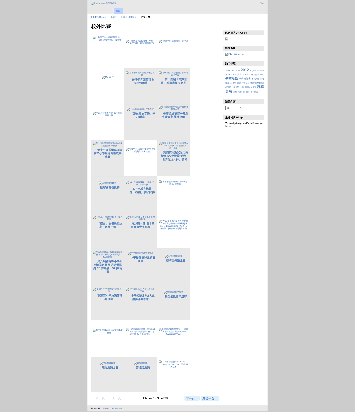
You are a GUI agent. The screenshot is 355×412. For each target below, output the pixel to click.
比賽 (242, 87)
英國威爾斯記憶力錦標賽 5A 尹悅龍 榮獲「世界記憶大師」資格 (174, 156)
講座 (235, 91)
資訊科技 (241, 92)
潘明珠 (247, 87)
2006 (227, 70)
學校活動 (231, 78)
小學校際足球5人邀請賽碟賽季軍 (143, 297)
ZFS (230, 74)
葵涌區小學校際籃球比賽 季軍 (109, 297)
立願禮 (253, 87)
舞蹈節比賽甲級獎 (176, 296)
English (253, 70)
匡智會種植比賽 (110, 187)
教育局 (228, 87)
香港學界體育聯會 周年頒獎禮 (143, 81)
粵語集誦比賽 (110, 367)
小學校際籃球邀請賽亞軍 (142, 259)
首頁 (118, 10)
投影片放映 (227, 25)
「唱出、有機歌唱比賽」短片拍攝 (109, 225)
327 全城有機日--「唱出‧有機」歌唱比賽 (140, 190)
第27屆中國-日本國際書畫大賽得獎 (143, 225)
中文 (234, 74)
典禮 (239, 74)
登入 (262, 3)
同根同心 (247, 74)
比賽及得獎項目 (129, 17)
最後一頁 (208, 398)
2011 (238, 70)
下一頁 (190, 398)
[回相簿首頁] (103, 3)
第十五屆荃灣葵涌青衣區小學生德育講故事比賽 (108, 153)
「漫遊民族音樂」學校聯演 (142, 115)
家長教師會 (245, 78)
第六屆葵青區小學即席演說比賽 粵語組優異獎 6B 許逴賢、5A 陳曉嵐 (107, 266)
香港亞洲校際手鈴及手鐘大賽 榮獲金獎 (175, 115)
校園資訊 (235, 87)
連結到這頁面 (235, 25)
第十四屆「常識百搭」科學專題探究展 (174, 81)
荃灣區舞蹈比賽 (175, 260)
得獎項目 (246, 83)
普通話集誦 (143, 367)
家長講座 (255, 79)
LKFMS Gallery (98, 17)
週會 (248, 91)
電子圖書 (254, 92)
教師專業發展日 (257, 83)
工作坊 (233, 83)
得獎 (239, 83)
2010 (113, 17)
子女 (262, 74)
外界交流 (255, 74)
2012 (245, 70)
